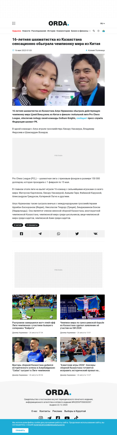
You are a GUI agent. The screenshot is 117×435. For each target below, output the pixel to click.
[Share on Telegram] (40, 233)
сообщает (81, 118)
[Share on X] (77, 233)
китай (18, 225)
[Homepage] (59, 23)
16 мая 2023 (20, 50)
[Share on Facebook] (21, 233)
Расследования (38, 31)
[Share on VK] (95, 233)
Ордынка (16, 31)
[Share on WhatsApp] (58, 233)
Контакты (45, 411)
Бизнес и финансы (79, 31)
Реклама (57, 411)
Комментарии (63, 31)
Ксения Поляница (96, 50)
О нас (34, 411)
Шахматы (33, 225)
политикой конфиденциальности (49, 425)
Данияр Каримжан (20, 333)
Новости (26, 31)
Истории (51, 31)
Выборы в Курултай (75, 411)
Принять (20, 430)
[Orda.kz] (58, 396)
